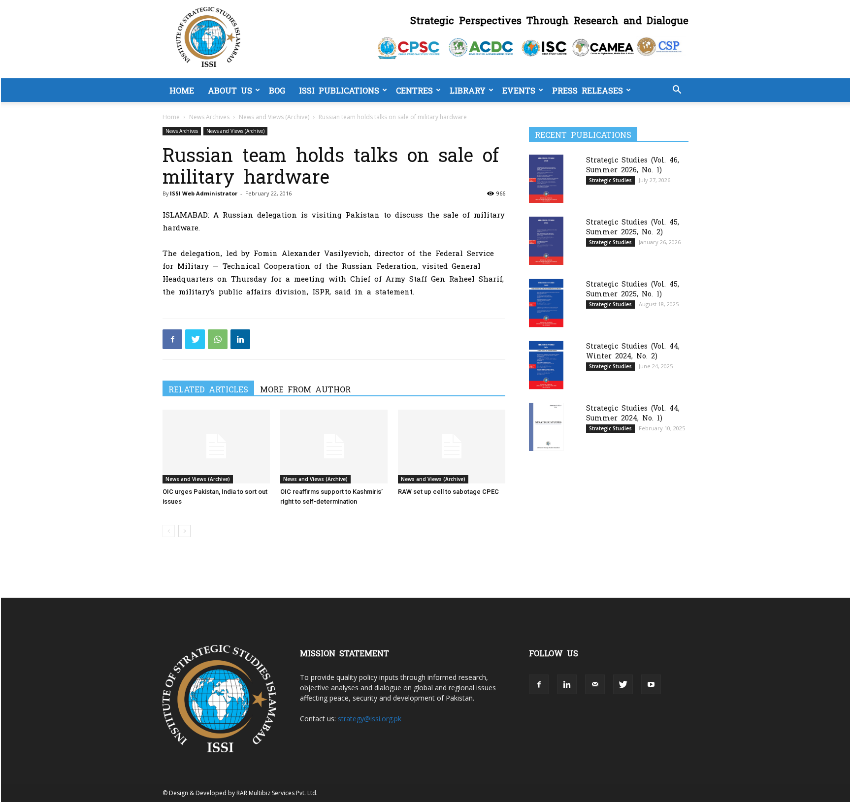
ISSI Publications (339, 90)
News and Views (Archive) (274, 117)
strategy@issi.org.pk (369, 718)
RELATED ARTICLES (208, 389)
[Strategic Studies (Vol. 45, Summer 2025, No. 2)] (546, 240)
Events (518, 90)
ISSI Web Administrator (203, 193)
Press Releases (587, 90)
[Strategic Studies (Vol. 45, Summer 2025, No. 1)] (546, 303)
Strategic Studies (610, 180)
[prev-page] (169, 531)
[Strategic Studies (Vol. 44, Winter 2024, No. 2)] (546, 365)
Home (181, 90)
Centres (414, 90)
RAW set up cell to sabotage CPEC (448, 491)
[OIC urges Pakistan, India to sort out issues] (216, 446)
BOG (277, 90)
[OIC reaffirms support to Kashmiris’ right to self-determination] (334, 446)
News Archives (209, 117)
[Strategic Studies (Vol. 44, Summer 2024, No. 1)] (546, 426)
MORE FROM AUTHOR (305, 389)
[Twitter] (195, 339)
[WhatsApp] (218, 339)
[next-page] (184, 531)
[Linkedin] (240, 339)
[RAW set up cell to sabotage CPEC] (451, 446)
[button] (676, 91)
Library (468, 90)
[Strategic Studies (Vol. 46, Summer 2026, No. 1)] (546, 178)
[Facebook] (172, 339)
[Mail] (595, 684)
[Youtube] (651, 684)
